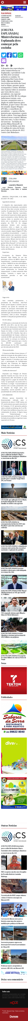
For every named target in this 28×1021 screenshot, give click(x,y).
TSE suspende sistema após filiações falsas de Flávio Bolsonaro (13, 614)
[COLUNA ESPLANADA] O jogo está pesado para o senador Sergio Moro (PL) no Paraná (13, 479)
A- (7, 65)
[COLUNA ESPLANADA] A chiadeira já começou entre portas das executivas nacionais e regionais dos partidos (14, 548)
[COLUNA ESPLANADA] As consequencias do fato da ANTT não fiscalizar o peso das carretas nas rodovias (13, 525)
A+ (2, 65)
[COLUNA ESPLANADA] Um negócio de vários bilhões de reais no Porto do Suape (13, 657)
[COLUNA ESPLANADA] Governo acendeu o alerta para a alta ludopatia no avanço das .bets (13, 570)
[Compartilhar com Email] (3, 60)
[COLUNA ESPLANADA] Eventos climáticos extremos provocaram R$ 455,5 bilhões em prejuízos (13, 635)
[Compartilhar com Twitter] (3, 55)
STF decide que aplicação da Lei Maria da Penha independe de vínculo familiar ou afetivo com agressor (14, 501)
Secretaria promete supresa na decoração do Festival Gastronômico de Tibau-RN (13, 944)
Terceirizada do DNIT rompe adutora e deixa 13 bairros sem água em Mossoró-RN (13, 897)
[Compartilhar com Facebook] (9, 55)
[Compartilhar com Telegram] (15, 55)
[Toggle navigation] (24, 2)
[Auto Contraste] (11, 65)
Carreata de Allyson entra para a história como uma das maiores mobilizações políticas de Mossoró (12, 921)
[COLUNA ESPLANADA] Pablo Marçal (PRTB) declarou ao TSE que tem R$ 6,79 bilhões (13, 592)
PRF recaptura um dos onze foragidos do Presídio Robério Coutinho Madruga (13, 874)
